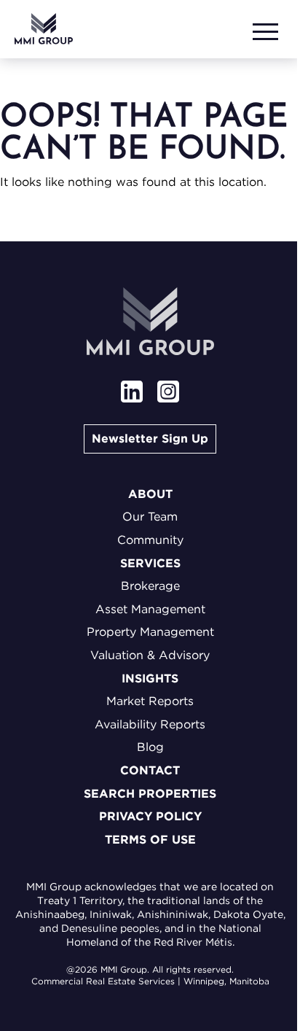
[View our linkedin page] (132, 393)
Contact (150, 770)
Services (150, 563)
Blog (150, 747)
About (150, 494)
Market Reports (150, 701)
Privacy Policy (150, 816)
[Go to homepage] (44, 29)
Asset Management (150, 609)
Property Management (150, 632)
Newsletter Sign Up (150, 439)
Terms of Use (150, 840)
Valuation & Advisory (150, 655)
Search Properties (150, 794)
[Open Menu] (267, 29)
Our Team (150, 517)
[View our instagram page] (168, 393)
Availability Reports (150, 724)
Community (150, 540)
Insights (150, 678)
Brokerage (150, 586)
